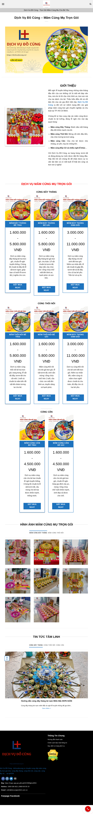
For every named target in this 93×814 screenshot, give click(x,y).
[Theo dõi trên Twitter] (11, 779)
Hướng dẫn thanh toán (55, 739)
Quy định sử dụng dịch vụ (56, 746)
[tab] (38, 533)
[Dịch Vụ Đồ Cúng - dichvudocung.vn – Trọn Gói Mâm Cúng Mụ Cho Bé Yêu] (46, 4)
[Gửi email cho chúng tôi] (15, 779)
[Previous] (4, 683)
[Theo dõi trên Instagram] (7, 779)
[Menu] (3, 4)
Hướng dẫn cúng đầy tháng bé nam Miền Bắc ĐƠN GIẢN (46, 701)
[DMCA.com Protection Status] (53, 755)
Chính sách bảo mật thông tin (57, 743)
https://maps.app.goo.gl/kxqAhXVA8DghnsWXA (21, 783)
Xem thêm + (46, 708)
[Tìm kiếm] (90, 4)
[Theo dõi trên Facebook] (3, 779)
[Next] (88, 683)
